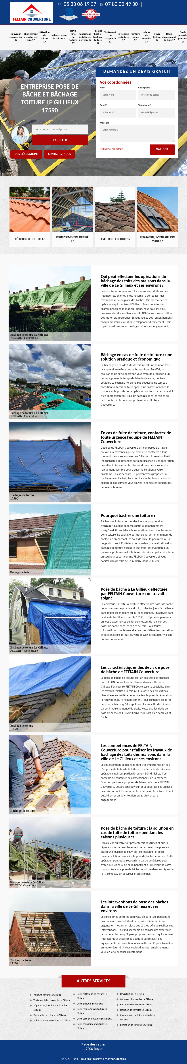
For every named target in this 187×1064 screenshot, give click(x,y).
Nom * (103, 87)
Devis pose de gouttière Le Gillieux (94, 1018)
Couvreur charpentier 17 (15, 37)
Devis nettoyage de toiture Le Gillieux (92, 996)
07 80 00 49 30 (121, 4)
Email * (103, 105)
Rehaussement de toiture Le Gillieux (51, 1020)
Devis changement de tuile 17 (169, 37)
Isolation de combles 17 (146, 37)
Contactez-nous (59, 154)
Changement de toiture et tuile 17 (31, 37)
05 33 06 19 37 (80, 4)
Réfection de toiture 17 (44, 37)
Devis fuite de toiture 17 (73, 37)
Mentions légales (115, 1059)
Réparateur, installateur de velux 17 (85, 37)
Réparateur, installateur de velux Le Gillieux (51, 1007)
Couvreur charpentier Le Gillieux (136, 999)
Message (104, 123)
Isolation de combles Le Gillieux (136, 1010)
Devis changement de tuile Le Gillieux (92, 1026)
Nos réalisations (26, 154)
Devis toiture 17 (157, 37)
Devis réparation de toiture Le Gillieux (92, 1011)
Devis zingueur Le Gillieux (90, 1003)
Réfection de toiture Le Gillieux (136, 1025)
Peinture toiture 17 (135, 37)
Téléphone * (144, 105)
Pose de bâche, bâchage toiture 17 (97, 37)
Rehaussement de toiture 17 (59, 37)
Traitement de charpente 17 (110, 37)
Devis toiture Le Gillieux (132, 994)
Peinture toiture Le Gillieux (47, 995)
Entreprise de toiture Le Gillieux (136, 1004)
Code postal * (145, 87)
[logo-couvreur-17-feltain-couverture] (32, 12)
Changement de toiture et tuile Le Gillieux (137, 1017)
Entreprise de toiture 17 (123, 37)
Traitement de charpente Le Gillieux (51, 1000)
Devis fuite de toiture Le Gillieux (49, 1015)
